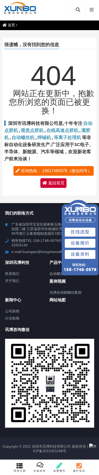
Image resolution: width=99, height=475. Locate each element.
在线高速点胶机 (62, 130)
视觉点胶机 (32, 130)
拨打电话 (79, 470)
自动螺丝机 (23, 137)
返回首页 (56, 183)
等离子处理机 (67, 137)
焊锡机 (44, 137)
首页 (11, 25)
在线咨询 (40, 470)
